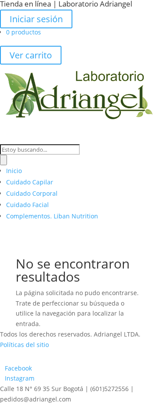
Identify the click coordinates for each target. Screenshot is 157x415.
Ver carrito (31, 55)
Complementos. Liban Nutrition (52, 216)
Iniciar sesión (36, 19)
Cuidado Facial (27, 205)
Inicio (14, 171)
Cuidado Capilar (29, 182)
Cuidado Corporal (32, 193)
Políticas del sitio (24, 344)
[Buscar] (3, 160)
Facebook (18, 368)
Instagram (19, 378)
